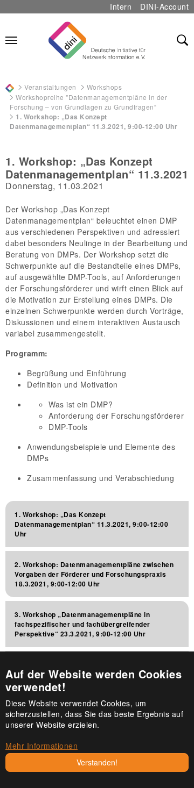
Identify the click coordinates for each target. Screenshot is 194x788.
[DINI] (9, 86)
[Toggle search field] (183, 40)
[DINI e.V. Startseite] (97, 40)
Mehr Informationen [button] (41, 745)
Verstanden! (97, 762)
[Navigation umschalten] (11, 40)
